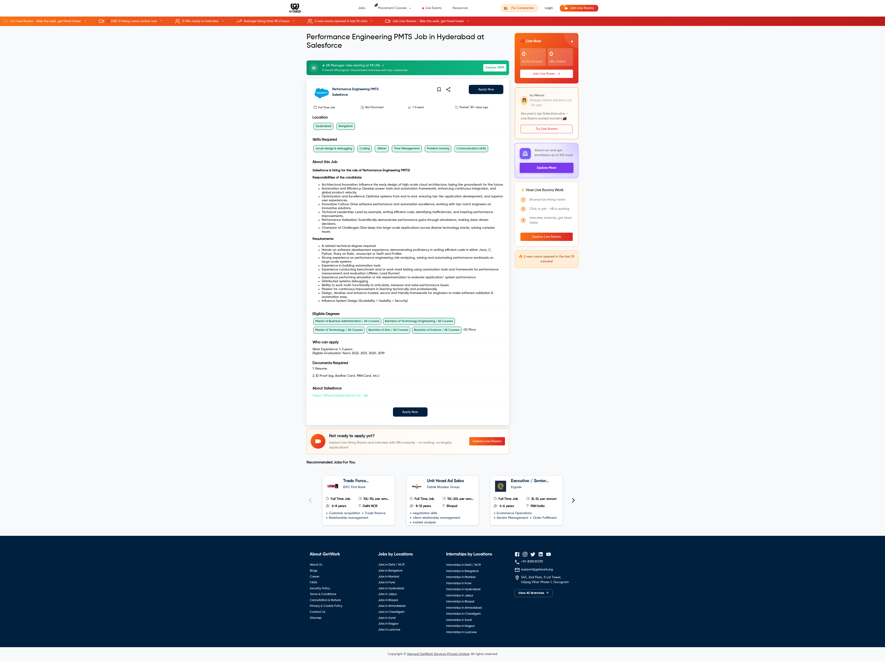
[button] (442, 21)
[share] (448, 89)
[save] (439, 89)
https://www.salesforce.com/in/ (337, 395)
